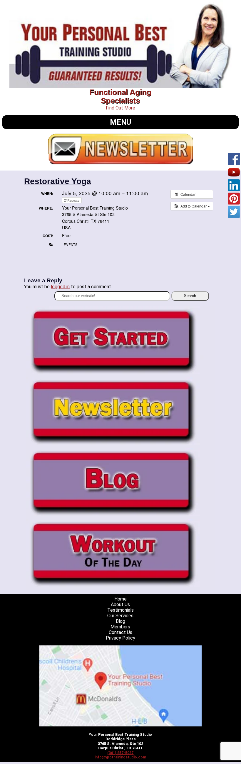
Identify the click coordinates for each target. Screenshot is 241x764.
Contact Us (120, 632)
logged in (60, 286)
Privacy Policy (120, 638)
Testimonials (120, 610)
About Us (120, 604)
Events (71, 244)
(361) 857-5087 (120, 752)
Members (120, 627)
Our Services (120, 615)
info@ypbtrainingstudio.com (120, 757)
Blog (120, 621)
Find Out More (120, 108)
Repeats (73, 200)
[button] (192, 206)
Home (120, 599)
